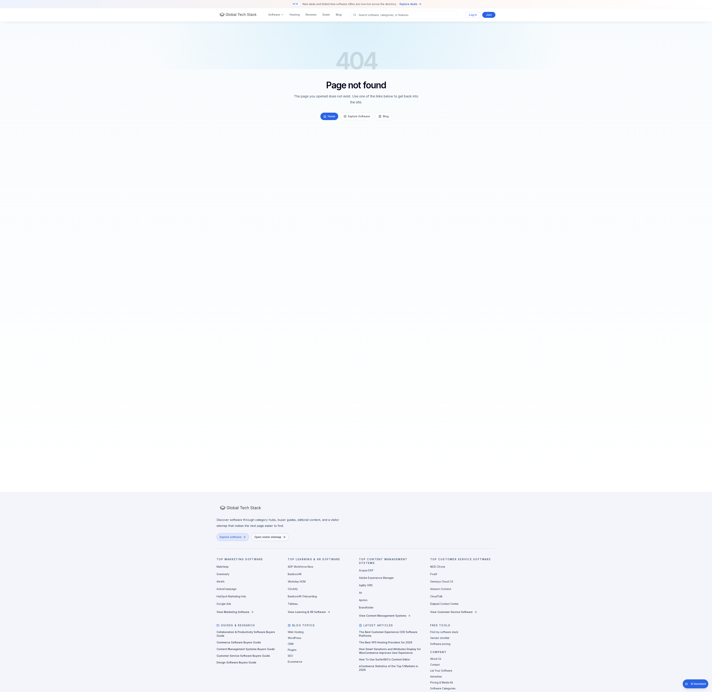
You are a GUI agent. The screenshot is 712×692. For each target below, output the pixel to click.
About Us (435, 658)
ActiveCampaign (226, 588)
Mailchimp (223, 566)
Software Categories (443, 688)
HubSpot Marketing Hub (231, 596)
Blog (339, 14)
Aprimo (363, 600)
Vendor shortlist (439, 637)
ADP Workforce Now (300, 566)
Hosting (295, 14)
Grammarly (223, 574)
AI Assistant (698, 683)
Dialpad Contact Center (444, 603)
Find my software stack (444, 632)
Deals (326, 14)
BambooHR (294, 574)
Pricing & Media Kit (441, 682)
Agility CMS (366, 585)
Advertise (436, 676)
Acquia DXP (366, 570)
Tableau (293, 603)
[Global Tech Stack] (238, 15)
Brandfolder (366, 607)
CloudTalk (436, 596)
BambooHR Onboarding (302, 596)
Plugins (292, 649)
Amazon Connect (440, 588)
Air (360, 592)
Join (489, 14)
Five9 (433, 574)
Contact (435, 664)
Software (274, 14)
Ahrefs (221, 581)
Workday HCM (297, 581)
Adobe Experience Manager (376, 577)
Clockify (293, 588)
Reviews (311, 14)
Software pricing (440, 643)
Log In (473, 14)
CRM (291, 643)
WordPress (294, 637)
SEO (290, 655)
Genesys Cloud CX (441, 581)
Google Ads (224, 603)
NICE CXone (437, 566)
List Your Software (441, 670)
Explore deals (408, 4)
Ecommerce (295, 661)
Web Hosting (296, 632)
